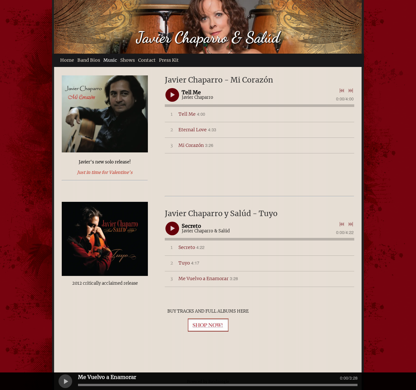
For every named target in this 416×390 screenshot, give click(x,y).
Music (110, 60)
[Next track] (351, 91)
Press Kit (169, 60)
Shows (127, 60)
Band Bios (88, 60)
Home (67, 60)
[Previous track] (342, 91)
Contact (147, 60)
